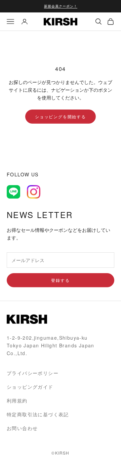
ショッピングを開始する (60, 116)
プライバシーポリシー (32, 373)
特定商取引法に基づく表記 (38, 414)
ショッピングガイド (30, 386)
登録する (60, 280)
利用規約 (17, 400)
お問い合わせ (22, 428)
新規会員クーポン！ (60, 6)
